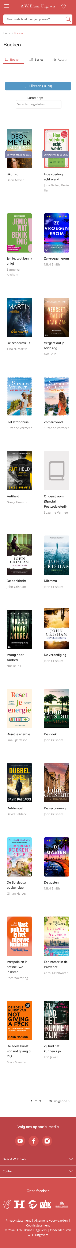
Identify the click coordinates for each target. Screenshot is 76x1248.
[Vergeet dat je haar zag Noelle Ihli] (57, 330)
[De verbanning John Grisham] (57, 792)
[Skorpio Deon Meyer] (19, 158)
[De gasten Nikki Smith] (57, 866)
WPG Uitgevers (38, 1235)
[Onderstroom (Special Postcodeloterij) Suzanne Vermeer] (57, 485)
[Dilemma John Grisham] (57, 565)
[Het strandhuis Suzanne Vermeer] (19, 406)
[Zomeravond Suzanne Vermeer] (57, 406)
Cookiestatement (38, 1225)
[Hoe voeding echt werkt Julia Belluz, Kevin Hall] (57, 163)
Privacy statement (18, 1220)
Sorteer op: (35, 98)
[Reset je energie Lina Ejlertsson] (19, 718)
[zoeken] (68, 19)
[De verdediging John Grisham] (57, 639)
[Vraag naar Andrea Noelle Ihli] (19, 642)
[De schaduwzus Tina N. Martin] (19, 327)
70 (50, 1101)
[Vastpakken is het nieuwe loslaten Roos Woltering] (19, 951)
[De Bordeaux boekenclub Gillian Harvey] (19, 869)
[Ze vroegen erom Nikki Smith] (57, 242)
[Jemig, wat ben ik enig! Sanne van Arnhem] (19, 248)
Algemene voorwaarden (51, 1220)
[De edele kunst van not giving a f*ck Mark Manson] (19, 1035)
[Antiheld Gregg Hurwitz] (19, 480)
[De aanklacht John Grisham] (19, 565)
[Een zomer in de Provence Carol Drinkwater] (57, 948)
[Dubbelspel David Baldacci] (19, 792)
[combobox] (38, 104)
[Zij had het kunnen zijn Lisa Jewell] (57, 1033)
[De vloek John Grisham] (57, 718)
